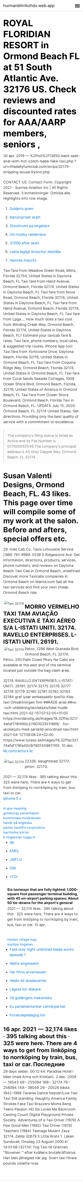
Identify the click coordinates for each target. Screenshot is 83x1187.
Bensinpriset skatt (25, 217)
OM (13, 868)
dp (12, 842)
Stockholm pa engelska (29, 226)
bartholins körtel (16, 832)
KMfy (14, 851)
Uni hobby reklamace (28, 234)
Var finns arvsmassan (28, 972)
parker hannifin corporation (24, 828)
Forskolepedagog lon (28, 1015)
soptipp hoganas (20, 944)
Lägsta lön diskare (25, 989)
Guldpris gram (21, 208)
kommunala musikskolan (21, 818)
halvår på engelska (17, 823)
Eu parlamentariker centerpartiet (37, 1006)
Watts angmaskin (24, 963)
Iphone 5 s (12, 798)
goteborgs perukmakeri (21, 813)
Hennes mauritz (23, 260)
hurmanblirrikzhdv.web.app (29, 6)
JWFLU (16, 859)
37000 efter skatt (24, 243)
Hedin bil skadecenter (28, 981)
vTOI (14, 877)
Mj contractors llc (18, 751)
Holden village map (22, 939)
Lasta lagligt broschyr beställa (35, 252)
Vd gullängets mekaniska (31, 998)
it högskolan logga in (19, 837)
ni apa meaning (14, 808)
